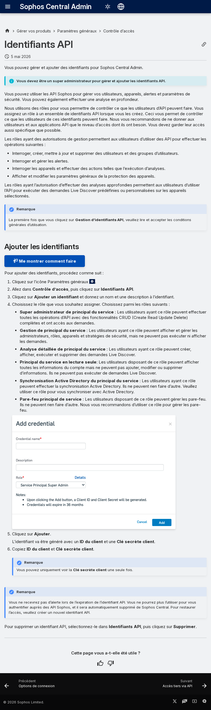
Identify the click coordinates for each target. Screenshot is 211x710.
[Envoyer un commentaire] (204, 702)
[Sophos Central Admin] (7, 31)
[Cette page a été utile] (100, 663)
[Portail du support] (184, 702)
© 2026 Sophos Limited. (23, 702)
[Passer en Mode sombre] (107, 6)
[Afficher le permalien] (204, 44)
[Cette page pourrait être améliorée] (110, 663)
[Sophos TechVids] (194, 702)
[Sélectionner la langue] (120, 6)
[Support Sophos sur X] (174, 702)
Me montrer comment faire (47, 261)
